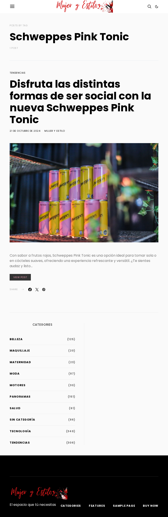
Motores (18, 385)
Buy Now (150, 506)
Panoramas (20, 396)
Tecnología (20, 431)
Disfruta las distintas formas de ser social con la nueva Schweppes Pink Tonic (80, 102)
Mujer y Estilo (54, 131)
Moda (15, 373)
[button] (156, 6)
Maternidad (20, 362)
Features (97, 506)
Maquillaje (20, 350)
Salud (15, 408)
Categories (71, 506)
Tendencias (18, 73)
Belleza (16, 339)
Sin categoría (22, 420)
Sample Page (124, 506)
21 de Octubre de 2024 (25, 131)
